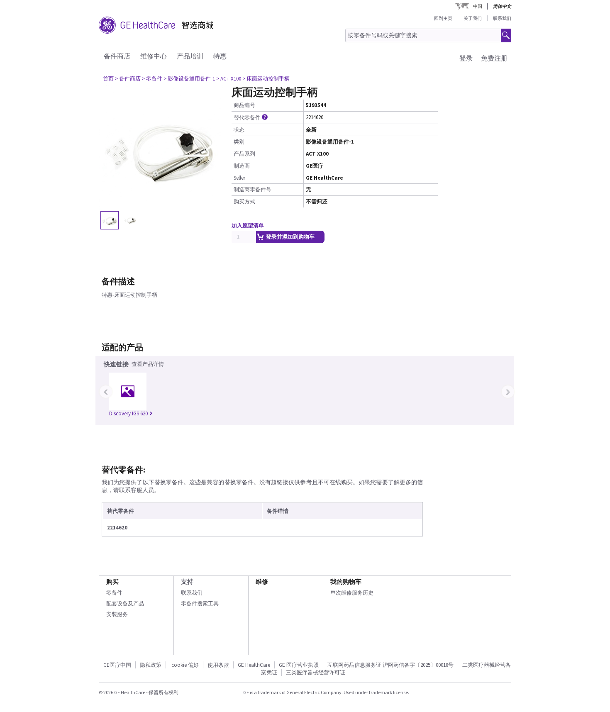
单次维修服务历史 (351, 592)
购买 (112, 581)
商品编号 (244, 105)
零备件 (114, 592)
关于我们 (473, 18)
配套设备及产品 (125, 603)
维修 (262, 581)
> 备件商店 (128, 78)
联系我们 (502, 18)
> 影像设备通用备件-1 (189, 78)
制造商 (242, 165)
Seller (239, 177)
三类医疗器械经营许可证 (315, 672)
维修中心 (153, 56)
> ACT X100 (228, 78)
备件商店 (117, 56)
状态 (239, 129)
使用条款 (218, 664)
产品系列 (244, 153)
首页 (108, 78)
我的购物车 (345, 581)
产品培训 (190, 56)
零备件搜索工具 (200, 603)
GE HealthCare (254, 664)
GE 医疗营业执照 (299, 664)
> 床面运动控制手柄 (266, 78)
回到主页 (443, 18)
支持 (187, 581)
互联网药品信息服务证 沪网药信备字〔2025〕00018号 (390, 664)
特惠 (220, 56)
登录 (466, 58)
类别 (239, 141)
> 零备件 (152, 78)
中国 (477, 6)
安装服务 (117, 614)
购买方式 (244, 201)
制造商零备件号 (252, 189)
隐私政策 (150, 664)
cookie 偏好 (185, 664)
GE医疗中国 (117, 664)
